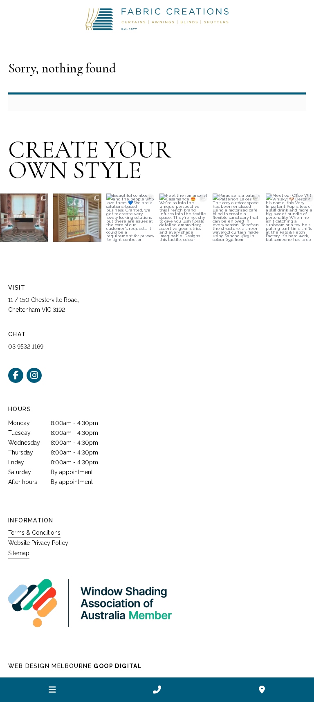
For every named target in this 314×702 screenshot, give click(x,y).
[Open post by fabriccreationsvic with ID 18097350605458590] (290, 218)
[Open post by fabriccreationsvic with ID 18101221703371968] (24, 218)
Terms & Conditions (34, 532)
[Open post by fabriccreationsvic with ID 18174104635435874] (130, 218)
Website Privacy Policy (38, 543)
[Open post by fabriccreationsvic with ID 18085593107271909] (183, 218)
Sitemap (18, 553)
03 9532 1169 (25, 346)
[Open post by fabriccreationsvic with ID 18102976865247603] (77, 218)
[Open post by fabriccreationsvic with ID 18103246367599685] (237, 218)
